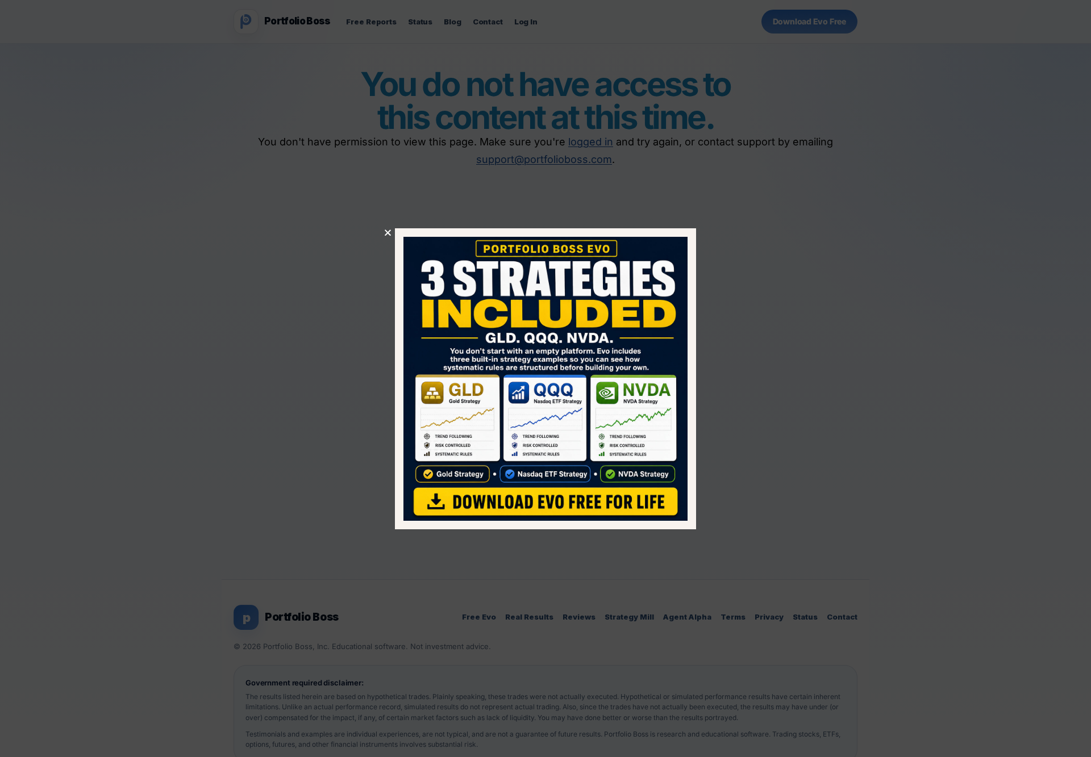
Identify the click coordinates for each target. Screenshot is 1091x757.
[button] (388, 232)
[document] (545, 378)
